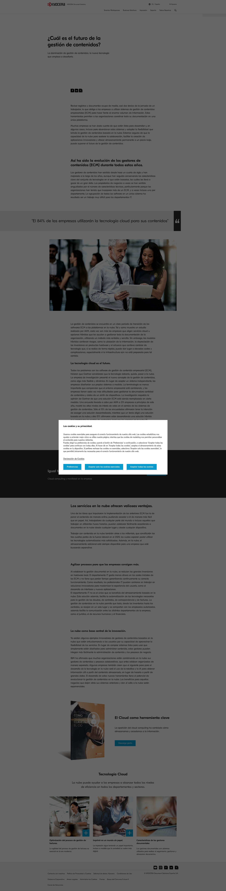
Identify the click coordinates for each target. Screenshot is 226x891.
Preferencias (72, 467)
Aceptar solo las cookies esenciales (104, 467)
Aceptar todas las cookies (141, 467)
